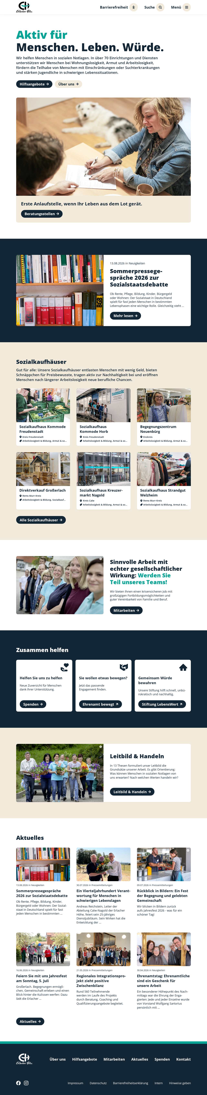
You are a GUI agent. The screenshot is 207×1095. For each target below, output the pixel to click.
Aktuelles (139, 1059)
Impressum (75, 1083)
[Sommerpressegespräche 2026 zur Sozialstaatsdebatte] (43, 886)
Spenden (162, 1059)
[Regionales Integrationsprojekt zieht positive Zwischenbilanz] (103, 971)
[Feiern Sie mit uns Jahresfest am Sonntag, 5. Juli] (43, 971)
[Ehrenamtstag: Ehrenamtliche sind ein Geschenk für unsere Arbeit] (164, 971)
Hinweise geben (180, 1083)
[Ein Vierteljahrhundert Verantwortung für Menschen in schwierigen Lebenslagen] (103, 886)
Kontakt (183, 1059)
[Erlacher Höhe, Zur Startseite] (24, 7)
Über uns (58, 1059)
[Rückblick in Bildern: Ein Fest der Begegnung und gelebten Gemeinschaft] (164, 886)
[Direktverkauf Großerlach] (43, 481)
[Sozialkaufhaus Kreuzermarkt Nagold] (103, 481)
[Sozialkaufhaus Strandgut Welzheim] (164, 481)
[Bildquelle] (67, 455)
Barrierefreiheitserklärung (130, 1083)
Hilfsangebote (84, 1059)
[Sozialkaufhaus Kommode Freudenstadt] (43, 417)
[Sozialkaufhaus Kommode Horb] (103, 417)
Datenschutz (98, 1083)
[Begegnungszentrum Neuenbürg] (164, 417)
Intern (159, 1083)
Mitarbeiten (114, 1059)
